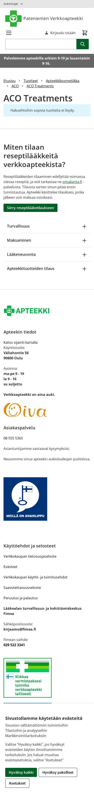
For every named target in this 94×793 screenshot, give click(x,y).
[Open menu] (8, 32)
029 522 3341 (14, 645)
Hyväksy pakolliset (57, 772)
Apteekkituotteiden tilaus (30, 268)
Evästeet (10, 566)
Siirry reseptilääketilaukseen (30, 207)
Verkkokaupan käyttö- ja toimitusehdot (35, 577)
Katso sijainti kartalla (20, 342)
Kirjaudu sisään (63, 32)
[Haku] (83, 44)
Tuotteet (31, 80)
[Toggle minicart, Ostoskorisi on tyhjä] (85, 33)
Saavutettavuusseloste (22, 587)
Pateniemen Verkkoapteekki (53, 18)
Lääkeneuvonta (21, 254)
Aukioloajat (10, 4)
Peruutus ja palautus (20, 598)
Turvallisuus (18, 226)
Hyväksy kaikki (21, 772)
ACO (15, 86)
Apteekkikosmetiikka (62, 80)
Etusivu (9, 80)
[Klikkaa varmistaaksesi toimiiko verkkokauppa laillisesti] (47, 678)
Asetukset (17, 783)
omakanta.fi (72, 181)
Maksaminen (19, 240)
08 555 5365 (13, 438)
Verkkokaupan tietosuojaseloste (29, 556)
